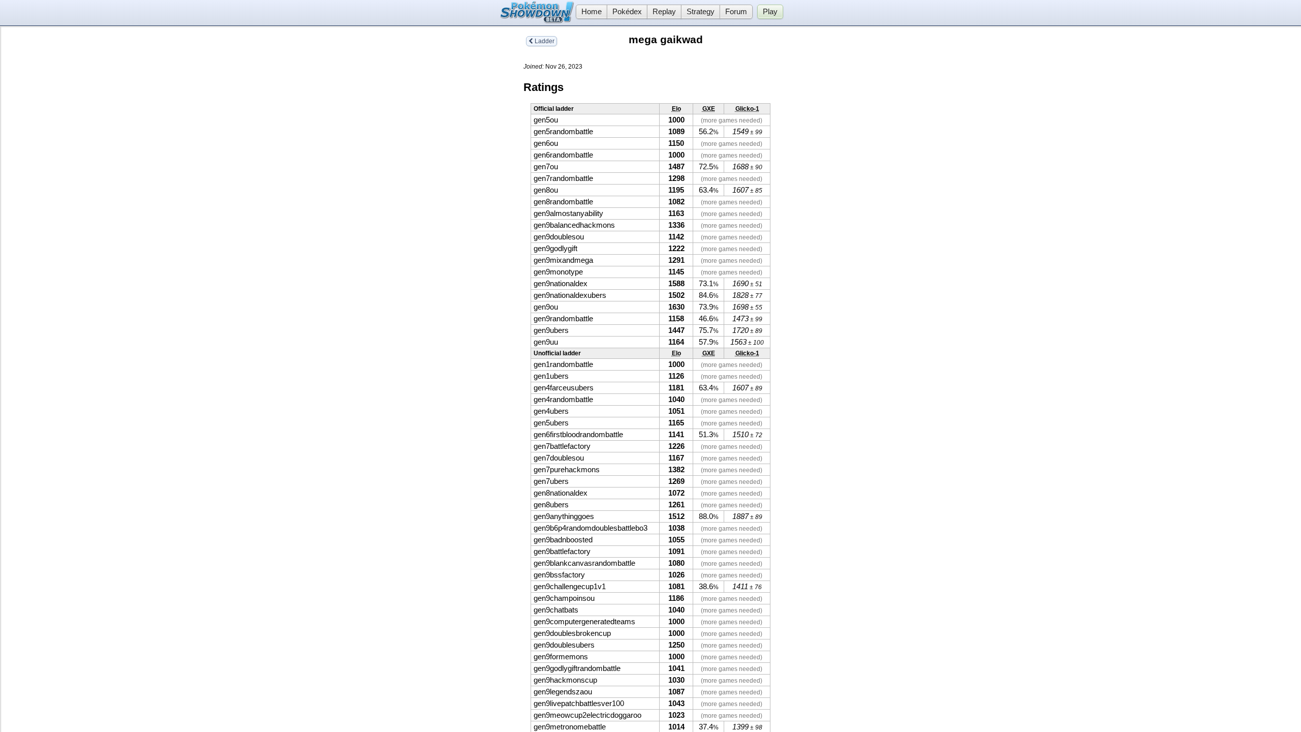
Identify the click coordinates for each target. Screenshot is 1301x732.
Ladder (543, 41)
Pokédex (627, 12)
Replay (664, 12)
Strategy (701, 12)
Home (591, 12)
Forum (736, 12)
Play (770, 12)
